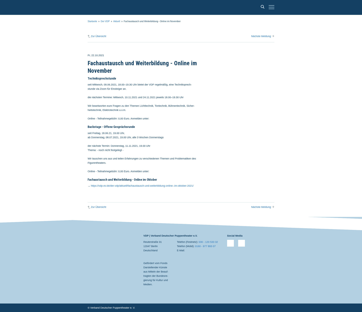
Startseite (92, 21)
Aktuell (116, 21)
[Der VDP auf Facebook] (230, 243)
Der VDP (105, 21)
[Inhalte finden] (262, 7)
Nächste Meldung (261, 36)
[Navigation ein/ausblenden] (271, 7)
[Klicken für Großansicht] (244, 83)
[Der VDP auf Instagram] (241, 243)
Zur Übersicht (98, 36)
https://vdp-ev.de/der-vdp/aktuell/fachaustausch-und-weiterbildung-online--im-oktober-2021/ (142, 185)
